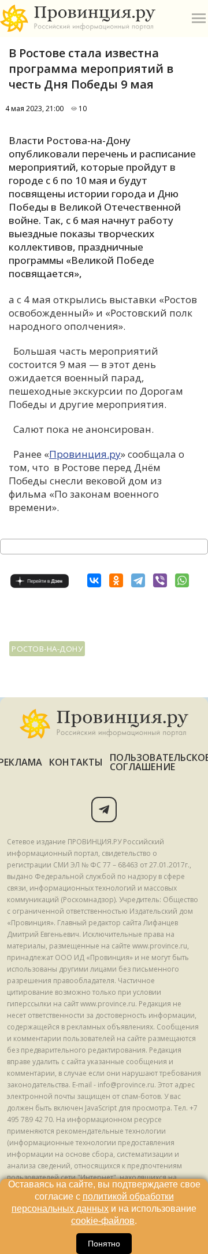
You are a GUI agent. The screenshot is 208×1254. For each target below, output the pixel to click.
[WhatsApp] (182, 580)
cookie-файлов (103, 1221)
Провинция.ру (85, 454)
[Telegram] (138, 580)
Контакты (76, 762)
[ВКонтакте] (94, 580)
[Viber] (160, 580)
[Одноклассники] (116, 580)
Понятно (104, 1243)
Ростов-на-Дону (47, 648)
